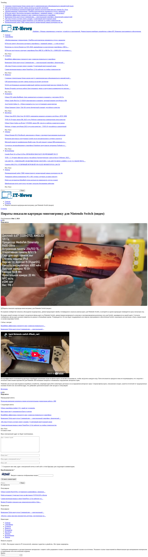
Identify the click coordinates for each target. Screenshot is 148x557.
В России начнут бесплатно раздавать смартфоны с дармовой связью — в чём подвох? (34, 13)
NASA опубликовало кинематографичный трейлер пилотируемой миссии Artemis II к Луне (36, 9)
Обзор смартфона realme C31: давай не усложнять (18, 408)
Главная (7, 35)
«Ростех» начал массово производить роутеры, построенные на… (23, 516)
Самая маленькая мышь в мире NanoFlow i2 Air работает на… (22, 498)
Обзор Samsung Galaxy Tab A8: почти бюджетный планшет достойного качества (32, 107)
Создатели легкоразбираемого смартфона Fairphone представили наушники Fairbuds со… (35, 145)
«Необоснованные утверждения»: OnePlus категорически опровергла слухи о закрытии (35, 11)
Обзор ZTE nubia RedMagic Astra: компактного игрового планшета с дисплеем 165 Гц (34, 97)
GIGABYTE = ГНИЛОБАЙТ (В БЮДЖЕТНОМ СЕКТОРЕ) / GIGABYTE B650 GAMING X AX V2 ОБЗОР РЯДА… (45, 161)
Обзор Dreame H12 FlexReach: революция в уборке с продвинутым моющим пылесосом (35, 135)
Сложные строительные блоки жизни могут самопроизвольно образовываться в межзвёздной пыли (39, 6)
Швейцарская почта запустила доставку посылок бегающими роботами (29, 183)
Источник (4, 389)
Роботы (7, 170)
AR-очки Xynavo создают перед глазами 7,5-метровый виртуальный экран (30, 19)
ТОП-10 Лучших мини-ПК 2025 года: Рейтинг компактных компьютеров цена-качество (35, 119)
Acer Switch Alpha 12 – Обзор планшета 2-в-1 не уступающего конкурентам (31, 104)
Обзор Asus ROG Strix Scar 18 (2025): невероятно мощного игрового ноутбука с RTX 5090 (36, 116)
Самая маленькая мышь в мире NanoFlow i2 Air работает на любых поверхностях (33, 20)
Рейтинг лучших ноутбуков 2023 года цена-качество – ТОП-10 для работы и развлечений (35, 126)
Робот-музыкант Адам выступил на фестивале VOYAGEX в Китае (24, 495)
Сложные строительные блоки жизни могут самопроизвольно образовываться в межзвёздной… (38, 78)
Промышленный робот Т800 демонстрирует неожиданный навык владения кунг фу (34, 22)
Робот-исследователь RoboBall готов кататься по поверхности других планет (31, 180)
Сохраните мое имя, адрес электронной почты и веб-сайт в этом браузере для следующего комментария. (39, 466)
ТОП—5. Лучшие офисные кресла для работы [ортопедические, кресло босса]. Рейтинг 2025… (37, 157)
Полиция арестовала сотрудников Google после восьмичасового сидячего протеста (33, 138)
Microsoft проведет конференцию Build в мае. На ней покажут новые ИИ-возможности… (35, 142)
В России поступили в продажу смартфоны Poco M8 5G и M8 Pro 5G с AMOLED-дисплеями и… (38, 50)
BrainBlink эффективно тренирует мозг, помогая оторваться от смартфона (30, 15)
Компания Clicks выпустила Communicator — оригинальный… (22, 329)
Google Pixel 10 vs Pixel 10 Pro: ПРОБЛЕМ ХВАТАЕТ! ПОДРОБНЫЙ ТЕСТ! (31, 154)
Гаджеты (8, 56)
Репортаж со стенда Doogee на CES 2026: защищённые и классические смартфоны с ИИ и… (37, 47)
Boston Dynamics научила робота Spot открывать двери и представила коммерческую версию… (37, 88)
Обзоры (7, 132)
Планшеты (8, 94)
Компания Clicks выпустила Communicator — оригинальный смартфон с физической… (35, 62)
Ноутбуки (8, 113)
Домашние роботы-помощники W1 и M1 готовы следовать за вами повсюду (31, 176)
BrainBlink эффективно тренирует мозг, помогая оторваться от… (23, 326)
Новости (8, 75)
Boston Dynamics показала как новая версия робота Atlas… (21, 502)
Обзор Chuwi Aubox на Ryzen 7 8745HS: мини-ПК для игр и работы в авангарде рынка (35, 123)
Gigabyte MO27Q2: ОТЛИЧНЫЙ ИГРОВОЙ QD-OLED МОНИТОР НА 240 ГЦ (32, 164)
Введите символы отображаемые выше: (24, 475)
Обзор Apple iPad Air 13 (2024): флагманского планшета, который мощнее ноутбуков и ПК (36, 100)
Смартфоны (9, 37)
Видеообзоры (9, 151)
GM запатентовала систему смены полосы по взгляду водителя (26, 8)
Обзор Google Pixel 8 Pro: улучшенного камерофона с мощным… (23, 492)
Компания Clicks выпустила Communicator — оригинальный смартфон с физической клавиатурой (38, 17)
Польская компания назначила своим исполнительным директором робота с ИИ (28, 401)
